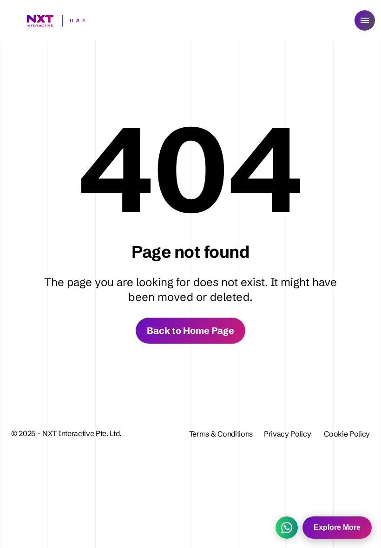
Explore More (337, 527)
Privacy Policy (288, 433)
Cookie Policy (347, 433)
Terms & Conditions (221, 433)
